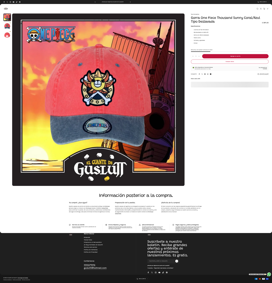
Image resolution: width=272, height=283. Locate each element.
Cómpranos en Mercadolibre (93, 242)
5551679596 (105, 208)
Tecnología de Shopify (22, 277)
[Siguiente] (130, 2)
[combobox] (263, 2)
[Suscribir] (176, 261)
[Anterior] (95, 2)
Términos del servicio (90, 247)
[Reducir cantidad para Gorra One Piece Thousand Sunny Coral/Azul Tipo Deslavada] (192, 56)
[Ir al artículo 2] (7, 26)
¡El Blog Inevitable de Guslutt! (93, 245)
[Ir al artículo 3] (7, 35)
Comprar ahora (230, 61)
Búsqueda (87, 237)
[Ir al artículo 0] (7, 17)
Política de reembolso (91, 249)
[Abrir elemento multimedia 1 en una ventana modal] (98, 100)
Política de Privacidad (90, 252)
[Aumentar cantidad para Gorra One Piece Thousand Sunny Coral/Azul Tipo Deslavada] (199, 56)
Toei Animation (195, 14)
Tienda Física (88, 240)
